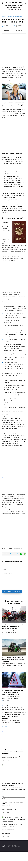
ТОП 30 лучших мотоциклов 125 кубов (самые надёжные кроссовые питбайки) (13, 626)
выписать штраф (7, 504)
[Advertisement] (14, 50)
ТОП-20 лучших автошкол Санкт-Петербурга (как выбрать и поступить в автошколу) (13, 692)
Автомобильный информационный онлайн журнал (14, 5)
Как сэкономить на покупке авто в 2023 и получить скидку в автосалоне (14, 803)
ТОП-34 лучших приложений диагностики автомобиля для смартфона (12, 751)
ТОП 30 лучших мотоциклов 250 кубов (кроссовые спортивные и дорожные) (13, 659)
